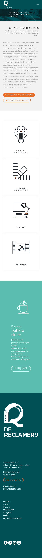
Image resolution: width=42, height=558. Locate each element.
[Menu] (38, 4)
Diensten (6, 507)
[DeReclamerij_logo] (17, 4)
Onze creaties (8, 509)
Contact (6, 515)
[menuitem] (38, 4)
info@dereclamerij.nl (11, 472)
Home (5, 504)
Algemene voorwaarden (12, 518)
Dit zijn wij (7, 512)
